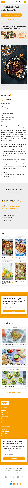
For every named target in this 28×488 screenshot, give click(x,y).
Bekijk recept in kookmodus (11, 15)
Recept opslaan (7, 220)
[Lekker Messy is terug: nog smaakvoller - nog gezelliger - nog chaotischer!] (14, 35)
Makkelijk (12, 201)
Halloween (14, 206)
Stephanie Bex (11, 19)
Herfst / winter (5, 208)
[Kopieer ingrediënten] (11, 95)
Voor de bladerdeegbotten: (7, 113)
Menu (17, 1)
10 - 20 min (4, 201)
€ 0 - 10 (19, 201)
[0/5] (6, 23)
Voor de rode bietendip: (6, 103)
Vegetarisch (12, 208)
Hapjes (19, 206)
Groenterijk (9, 206)
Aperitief (4, 206)
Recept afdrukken (8, 217)
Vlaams (17, 208)
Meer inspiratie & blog (14, 392)
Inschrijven (14, 311)
